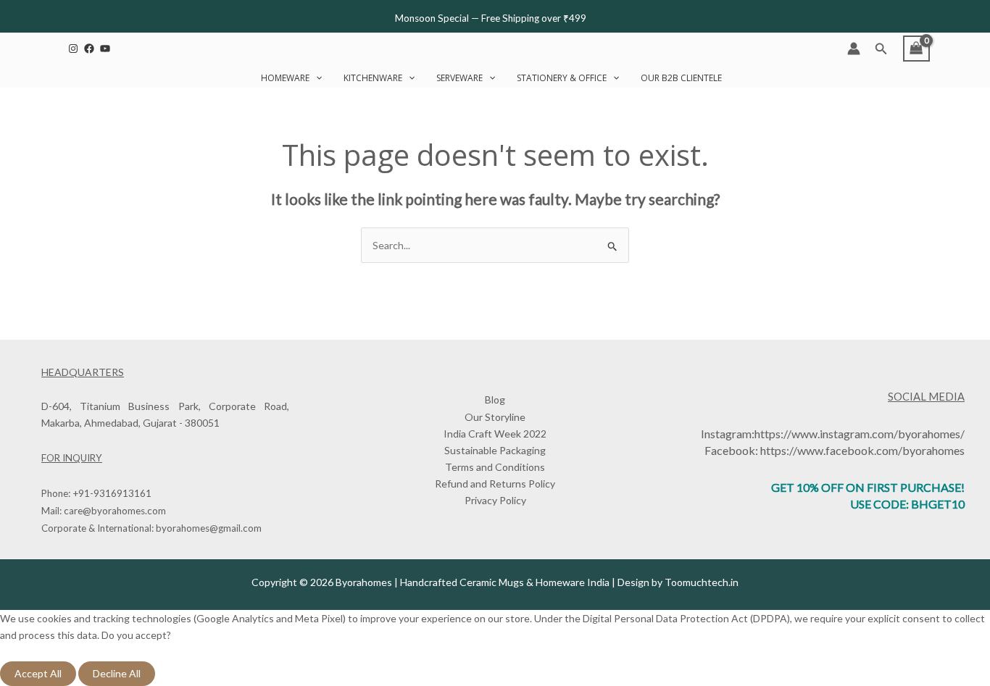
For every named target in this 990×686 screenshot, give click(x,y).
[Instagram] (73, 48)
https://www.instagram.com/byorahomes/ (859, 433)
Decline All (117, 673)
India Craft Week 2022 (495, 433)
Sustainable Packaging (495, 450)
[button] (881, 49)
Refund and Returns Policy (495, 483)
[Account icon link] (853, 48)
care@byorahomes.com (115, 510)
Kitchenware (373, 78)
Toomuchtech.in (702, 582)
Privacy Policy (495, 500)
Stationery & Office (562, 78)
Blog (495, 399)
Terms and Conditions (495, 467)
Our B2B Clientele (681, 78)
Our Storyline (495, 417)
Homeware (285, 78)
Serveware (459, 78)
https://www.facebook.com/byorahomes (862, 450)
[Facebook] (89, 48)
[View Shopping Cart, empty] (916, 48)
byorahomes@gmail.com (209, 528)
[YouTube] (105, 48)
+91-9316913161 (111, 493)
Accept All (38, 673)
